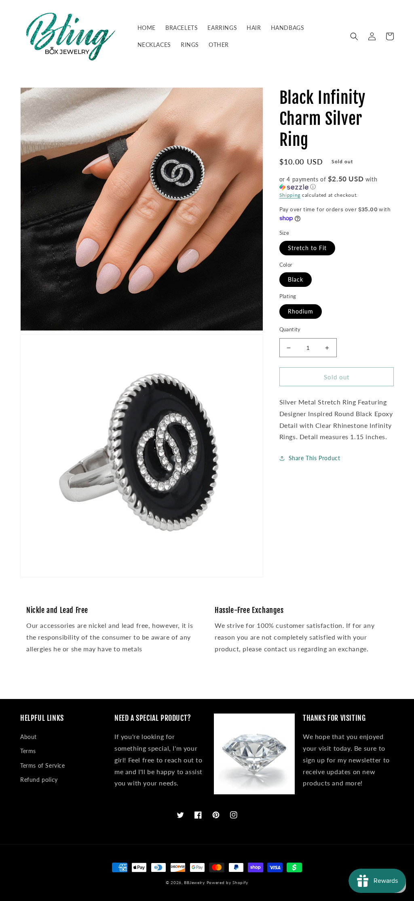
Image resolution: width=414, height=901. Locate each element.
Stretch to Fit (307, 247)
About (28, 736)
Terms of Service (42, 765)
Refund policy (39, 779)
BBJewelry (194, 882)
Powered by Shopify (228, 882)
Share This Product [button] (314, 458)
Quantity (290, 329)
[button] (354, 36)
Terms (28, 750)
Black (295, 279)
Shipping (290, 195)
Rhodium (300, 311)
